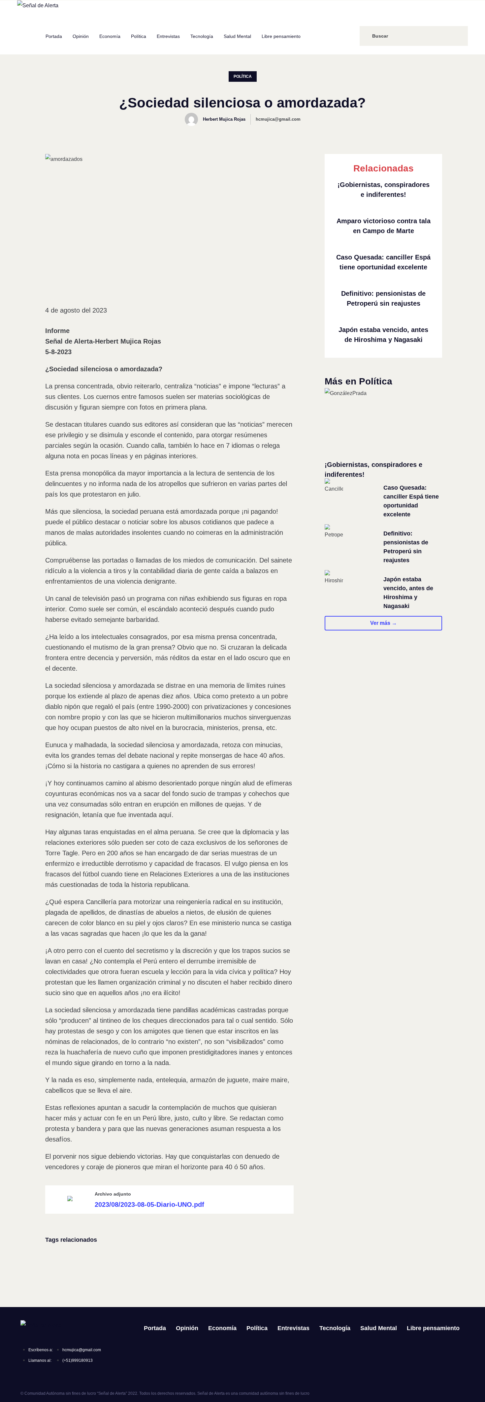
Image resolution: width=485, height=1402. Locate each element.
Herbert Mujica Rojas (224, 119)
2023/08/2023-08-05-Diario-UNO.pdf (149, 1204)
